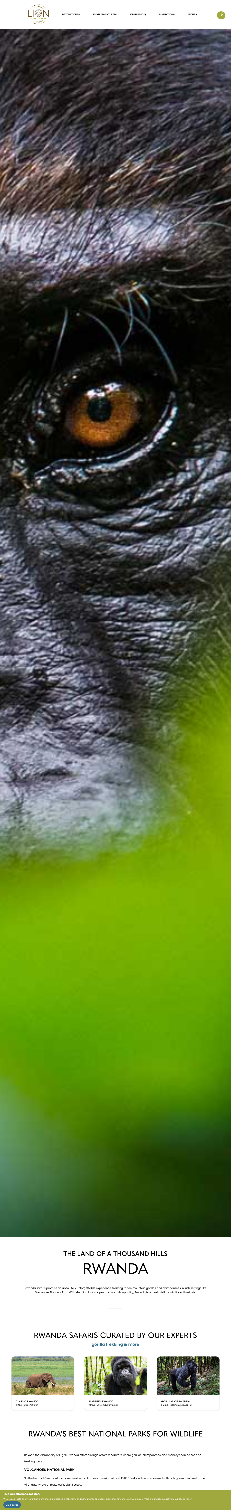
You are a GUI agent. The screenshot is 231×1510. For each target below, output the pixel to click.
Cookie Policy (185, 1498)
